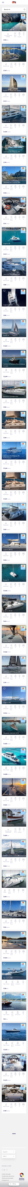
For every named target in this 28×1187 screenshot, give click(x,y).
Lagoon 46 (6, 427)
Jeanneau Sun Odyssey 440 (11, 213)
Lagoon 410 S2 (7, 611)
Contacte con (5, 1180)
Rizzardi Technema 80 (10, 764)
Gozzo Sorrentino (8, 825)
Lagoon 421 (6, 519)
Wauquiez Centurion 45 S (11, 733)
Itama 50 (6, 1039)
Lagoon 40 (6, 243)
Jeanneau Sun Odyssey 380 (11, 672)
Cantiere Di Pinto (8, 1008)
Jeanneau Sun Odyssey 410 (11, 152)
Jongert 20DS (7, 794)
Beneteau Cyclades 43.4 (10, 396)
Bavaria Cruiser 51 (8, 1070)
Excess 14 (6, 335)
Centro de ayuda (6, 1174)
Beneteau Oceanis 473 (10, 917)
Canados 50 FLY (8, 947)
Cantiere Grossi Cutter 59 (11, 855)
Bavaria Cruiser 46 (8, 1100)
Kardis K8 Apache (8, 29)
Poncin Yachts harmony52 (11, 886)
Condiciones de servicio (8, 1176)
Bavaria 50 (6, 60)
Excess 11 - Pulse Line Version (12, 90)
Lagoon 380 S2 (8, 305)
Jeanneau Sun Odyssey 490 (11, 182)
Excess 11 (6, 580)
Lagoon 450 (7, 702)
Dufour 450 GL (7, 641)
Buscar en (7, 9)
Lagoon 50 (6, 121)
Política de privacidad (7, 1178)
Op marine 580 (8, 978)
